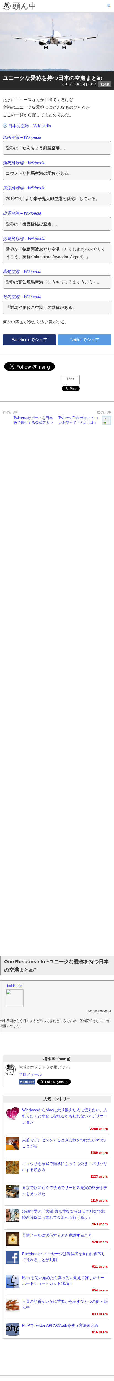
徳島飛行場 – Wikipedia (24, 238)
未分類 (105, 84)
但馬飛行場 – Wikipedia (24, 162)
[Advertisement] (57, 691)
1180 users (99, 1153)
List (71, 379)
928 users (100, 1242)
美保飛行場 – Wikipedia (24, 187)
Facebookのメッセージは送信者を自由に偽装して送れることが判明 (63, 1257)
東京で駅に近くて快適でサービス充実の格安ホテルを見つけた (64, 1191)
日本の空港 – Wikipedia (29, 125)
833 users (100, 1314)
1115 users (99, 1200)
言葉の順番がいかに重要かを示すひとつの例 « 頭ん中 (65, 1304)
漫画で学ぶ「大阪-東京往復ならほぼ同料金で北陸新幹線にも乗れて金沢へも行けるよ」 (63, 1214)
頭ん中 (23, 6)
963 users (100, 1224)
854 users (100, 1290)
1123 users (99, 1176)
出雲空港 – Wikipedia (22, 213)
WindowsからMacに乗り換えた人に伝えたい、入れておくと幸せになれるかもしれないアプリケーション (64, 1116)
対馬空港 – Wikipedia (22, 296)
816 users (100, 1332)
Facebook (27, 1081)
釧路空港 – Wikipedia (22, 137)
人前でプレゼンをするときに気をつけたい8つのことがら (64, 1143)
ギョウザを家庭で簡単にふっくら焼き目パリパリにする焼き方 (64, 1167)
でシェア (29, 339)
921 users (100, 1267)
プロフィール (30, 1074)
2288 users (99, 1129)
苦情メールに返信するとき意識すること (57, 1235)
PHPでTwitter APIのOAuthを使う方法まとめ (60, 1325)
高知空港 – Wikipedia (22, 271)
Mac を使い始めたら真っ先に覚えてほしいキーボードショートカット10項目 (63, 1281)
